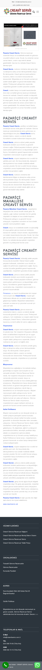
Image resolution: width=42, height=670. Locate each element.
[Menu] (37, 11)
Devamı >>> (34, 614)
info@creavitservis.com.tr (12, 637)
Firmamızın (7, 293)
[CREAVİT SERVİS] (17, 11)
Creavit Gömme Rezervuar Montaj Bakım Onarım (19, 535)
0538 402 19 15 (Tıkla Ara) (12, 650)
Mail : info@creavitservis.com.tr (21, 2)
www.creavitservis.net (10, 504)
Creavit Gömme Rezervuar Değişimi (15, 531)
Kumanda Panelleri (9, 571)
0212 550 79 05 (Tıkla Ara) (12, 643)
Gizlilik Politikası (8, 601)
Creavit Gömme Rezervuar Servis (14, 539)
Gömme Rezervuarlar (10, 567)
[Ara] (32, 11)
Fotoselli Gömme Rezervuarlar (13, 563)
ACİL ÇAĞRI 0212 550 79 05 (21, 5)
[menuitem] (21, 1)
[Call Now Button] (5, 665)
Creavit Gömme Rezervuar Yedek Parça (16, 543)
